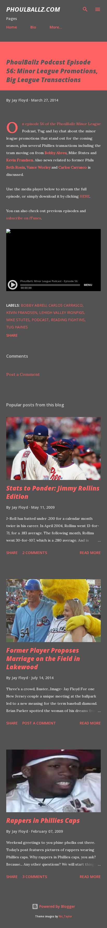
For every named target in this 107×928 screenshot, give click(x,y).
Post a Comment (23, 374)
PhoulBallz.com (33, 9)
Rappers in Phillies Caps (43, 820)
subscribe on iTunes (23, 218)
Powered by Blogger (56, 906)
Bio (33, 27)
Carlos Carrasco (72, 167)
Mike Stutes (18, 319)
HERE (85, 196)
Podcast (40, 319)
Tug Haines (17, 327)
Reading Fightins (68, 319)
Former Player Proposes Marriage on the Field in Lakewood (43, 658)
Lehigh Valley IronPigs (61, 312)
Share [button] (12, 335)
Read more (90, 552)
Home (11, 27)
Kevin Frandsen (19, 160)
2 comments (34, 552)
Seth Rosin (15, 167)
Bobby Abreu (56, 152)
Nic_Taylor (65, 916)
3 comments (34, 876)
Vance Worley (38, 167)
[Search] (85, 9)
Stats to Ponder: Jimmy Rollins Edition (52, 492)
